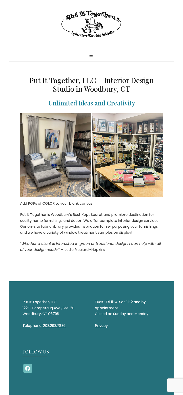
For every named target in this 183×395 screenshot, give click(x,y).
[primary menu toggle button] (91, 57)
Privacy (101, 325)
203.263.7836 (54, 325)
